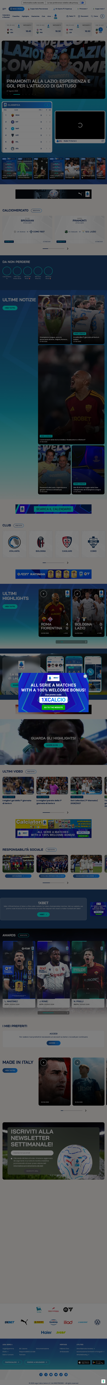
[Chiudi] (85, 676)
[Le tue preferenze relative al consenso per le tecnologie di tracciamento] (103, 1381)
